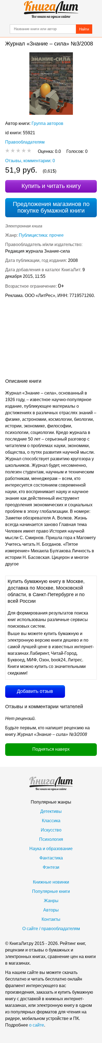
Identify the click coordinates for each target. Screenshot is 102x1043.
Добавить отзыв (35, 691)
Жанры (51, 900)
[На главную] (51, 10)
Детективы (51, 811)
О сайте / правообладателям (51, 928)
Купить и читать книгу (51, 185)
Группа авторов (47, 123)
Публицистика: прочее (41, 235)
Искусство (51, 830)
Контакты (51, 919)
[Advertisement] (51, 339)
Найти (84, 29)
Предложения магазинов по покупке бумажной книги (51, 207)
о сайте (36, 1025)
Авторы (51, 910)
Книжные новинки (51, 882)
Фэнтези (51, 867)
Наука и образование (51, 848)
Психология (51, 839)
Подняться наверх (51, 749)
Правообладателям (25, 142)
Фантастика (51, 858)
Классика (51, 820)
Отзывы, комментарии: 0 (30, 160)
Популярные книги (51, 891)
